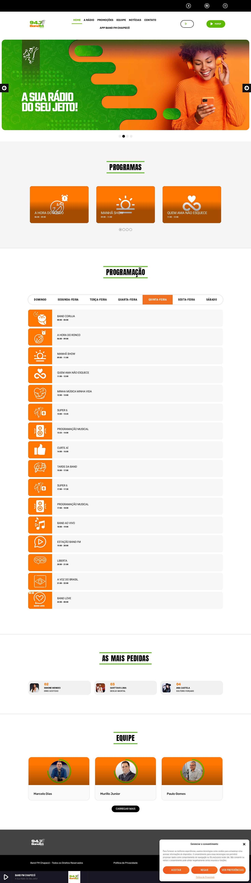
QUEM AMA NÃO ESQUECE (187, 213)
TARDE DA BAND (67, 466)
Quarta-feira (127, 299)
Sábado (211, 299)
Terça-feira (98, 299)
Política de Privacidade (205, 877)
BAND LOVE (64, 598)
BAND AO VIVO (66, 523)
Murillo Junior (110, 794)
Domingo (40, 299)
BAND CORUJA (66, 316)
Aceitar (176, 870)
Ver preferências (233, 870)
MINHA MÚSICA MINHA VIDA (74, 391)
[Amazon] (188, 5)
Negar (204, 870)
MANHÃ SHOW (112, 213)
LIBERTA (62, 560)
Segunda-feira (68, 299)
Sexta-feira (186, 299)
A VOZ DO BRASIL (67, 579)
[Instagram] (225, 5)
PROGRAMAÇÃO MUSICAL (73, 429)
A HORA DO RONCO (49, 213)
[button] (244, 844)
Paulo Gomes (176, 794)
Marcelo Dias (43, 794)
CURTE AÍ (62, 447)
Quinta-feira (158, 299)
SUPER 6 (62, 410)
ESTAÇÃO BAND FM (69, 541)
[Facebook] (207, 5)
